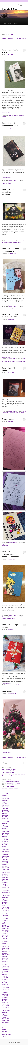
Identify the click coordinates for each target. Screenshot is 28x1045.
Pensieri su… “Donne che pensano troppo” (10, 249)
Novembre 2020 (5, 853)
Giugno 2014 (5, 979)
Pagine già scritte (14, 115)
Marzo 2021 (5, 846)
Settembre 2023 (5, 813)
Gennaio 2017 (5, 928)
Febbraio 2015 (5, 966)
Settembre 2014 (5, 974)
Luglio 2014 (5, 977)
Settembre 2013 (5, 994)
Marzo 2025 (5, 803)
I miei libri (15, 20)
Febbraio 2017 (5, 927)
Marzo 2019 (5, 885)
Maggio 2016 (5, 941)
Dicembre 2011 (5, 1022)
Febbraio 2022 (5, 830)
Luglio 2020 (5, 859)
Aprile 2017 (4, 923)
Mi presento (15, 23)
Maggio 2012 (5, 1015)
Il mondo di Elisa (9, 9)
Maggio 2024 (5, 810)
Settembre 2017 (5, 915)
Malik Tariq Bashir (21, 182)
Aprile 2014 (4, 982)
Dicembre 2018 (5, 890)
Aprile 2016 (4, 943)
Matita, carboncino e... (13, 542)
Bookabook (4, 182)
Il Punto (4, 1029)
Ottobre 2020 (5, 854)
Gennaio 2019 (5, 889)
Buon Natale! (7, 691)
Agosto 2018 (5, 897)
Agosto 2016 (5, 936)
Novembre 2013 (5, 991)
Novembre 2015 (5, 951)
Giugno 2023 (5, 815)
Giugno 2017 (5, 920)
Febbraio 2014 (5, 986)
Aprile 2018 (4, 904)
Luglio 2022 (5, 825)
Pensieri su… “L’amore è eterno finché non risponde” (10, 554)
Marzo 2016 (5, 945)
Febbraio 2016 (5, 946)
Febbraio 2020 (5, 867)
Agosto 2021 (5, 838)
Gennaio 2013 (5, 1005)
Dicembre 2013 (5, 989)
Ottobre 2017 (5, 913)
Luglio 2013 (5, 996)
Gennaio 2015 (5, 968)
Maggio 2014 (5, 981)
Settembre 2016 (5, 935)
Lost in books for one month (9, 769)
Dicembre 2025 (5, 797)
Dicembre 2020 (5, 851)
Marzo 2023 (5, 818)
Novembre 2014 (5, 971)
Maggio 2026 (5, 793)
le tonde (12, 544)
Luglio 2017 (5, 918)
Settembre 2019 (5, 876)
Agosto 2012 (5, 1012)
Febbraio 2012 (5, 1019)
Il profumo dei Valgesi (12, 182)
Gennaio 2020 (5, 869)
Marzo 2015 (5, 964)
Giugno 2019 (5, 881)
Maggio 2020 (5, 862)
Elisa (11, 34)
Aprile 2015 (4, 963)
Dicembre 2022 (5, 821)
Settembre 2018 (5, 895)
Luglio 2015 (5, 958)
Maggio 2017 (5, 922)
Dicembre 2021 (5, 833)
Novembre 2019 (5, 872)
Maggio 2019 (5, 882)
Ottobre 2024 (5, 807)
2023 (24, 358)
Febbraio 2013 (5, 1004)
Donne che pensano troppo (8, 308)
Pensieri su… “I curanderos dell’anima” (8, 192)
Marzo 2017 (5, 925)
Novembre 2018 (5, 892)
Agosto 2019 (5, 877)
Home (3, 20)
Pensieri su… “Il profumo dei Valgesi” (10, 124)
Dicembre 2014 (5, 969)
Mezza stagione (8, 419)
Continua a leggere (7, 112)
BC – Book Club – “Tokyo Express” (10, 775)
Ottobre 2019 (5, 874)
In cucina (4, 1031)
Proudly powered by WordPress (14, 1042)
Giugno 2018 (5, 900)
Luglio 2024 (5, 808)
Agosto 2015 (5, 956)
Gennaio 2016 (5, 948)
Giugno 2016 (5, 940)
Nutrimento (12, 412)
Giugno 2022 (5, 826)
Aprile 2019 (4, 884)
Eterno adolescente (10, 786)
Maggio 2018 (5, 902)
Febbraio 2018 (5, 907)
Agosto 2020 (5, 858)
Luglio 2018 (5, 899)
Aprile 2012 (4, 1017)
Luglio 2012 (5, 1014)
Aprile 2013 (4, 1001)
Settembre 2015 (5, 954)
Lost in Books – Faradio (8, 772)
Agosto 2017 (5, 917)
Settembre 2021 (5, 836)
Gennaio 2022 (5, 831)
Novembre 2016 (5, 932)
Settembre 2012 (5, 1010)
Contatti (9, 20)
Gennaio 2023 (5, 820)
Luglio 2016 (5, 938)
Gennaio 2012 (5, 1020)
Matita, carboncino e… (7, 1032)
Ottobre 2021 (5, 835)
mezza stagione (17, 544)
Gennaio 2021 (5, 849)
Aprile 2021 (4, 844)
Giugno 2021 (5, 841)
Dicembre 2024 (5, 805)
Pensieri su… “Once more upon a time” (10, 315)
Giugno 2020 (5, 861)
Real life (4, 1036)
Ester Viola (8, 617)
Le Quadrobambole (6, 23)
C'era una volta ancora (7, 360)
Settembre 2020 (5, 856)
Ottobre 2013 (5, 992)
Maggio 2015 (5, 961)
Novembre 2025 (5, 798)
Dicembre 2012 (5, 1007)
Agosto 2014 (5, 976)
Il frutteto (7, 412)
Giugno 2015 (5, 959)
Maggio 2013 (5, 999)
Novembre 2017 (5, 912)
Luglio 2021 (5, 840)
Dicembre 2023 (5, 812)
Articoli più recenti (21, 38)
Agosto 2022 (5, 823)
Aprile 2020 (4, 864)
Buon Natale (20, 751)
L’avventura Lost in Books (8, 771)
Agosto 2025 (5, 800)
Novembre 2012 (5, 1009)
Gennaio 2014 (5, 987)
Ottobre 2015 (5, 953)
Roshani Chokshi (11, 361)
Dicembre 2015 (5, 950)
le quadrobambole (6, 544)
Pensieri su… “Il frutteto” (8, 369)
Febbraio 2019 (5, 887)
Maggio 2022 (5, 828)
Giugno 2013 (5, 997)
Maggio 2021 (5, 843)
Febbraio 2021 (5, 848)
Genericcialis (5, 788)
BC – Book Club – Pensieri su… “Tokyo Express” (14, 774)
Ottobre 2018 (5, 894)
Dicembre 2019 (5, 871)
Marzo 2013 (5, 1002)
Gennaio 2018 (5, 909)
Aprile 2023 (4, 816)
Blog (9, 115)
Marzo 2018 (5, 905)
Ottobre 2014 (5, 973)
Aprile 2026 (4, 795)
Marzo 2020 (5, 866)
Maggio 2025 (5, 802)
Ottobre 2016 (5, 933)
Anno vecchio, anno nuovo (12, 781)
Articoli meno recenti (7, 38)
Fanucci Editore (16, 360)
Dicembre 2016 (5, 930)
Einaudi (3, 617)
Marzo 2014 (5, 984)
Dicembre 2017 (5, 910)
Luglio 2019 (5, 879)
